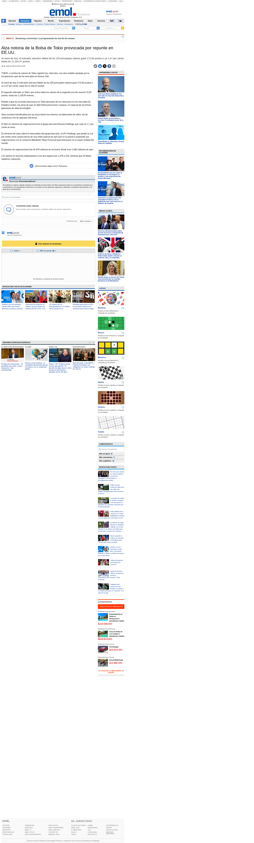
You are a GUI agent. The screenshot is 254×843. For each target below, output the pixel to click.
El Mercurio (13, 1)
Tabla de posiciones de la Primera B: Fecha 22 (116, 562)
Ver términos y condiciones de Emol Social (48, 279)
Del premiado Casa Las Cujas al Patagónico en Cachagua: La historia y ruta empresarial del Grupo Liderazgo (110, 175)
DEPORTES (6, 830)
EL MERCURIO (76, 830)
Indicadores (69, 24)
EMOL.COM (75, 827)
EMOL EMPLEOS (54, 830)
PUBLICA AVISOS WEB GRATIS (111, 607)
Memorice (102, 357)
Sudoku (101, 432)
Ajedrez (101, 382)
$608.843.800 (105, 639)
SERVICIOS (29, 827)
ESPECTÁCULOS (8, 832)
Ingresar (109, 14)
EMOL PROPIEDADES (56, 827)
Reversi (101, 333)
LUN (89, 830)
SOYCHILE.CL (92, 834)
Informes (60, 24)
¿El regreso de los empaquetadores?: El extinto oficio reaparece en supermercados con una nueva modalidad (59, 309)
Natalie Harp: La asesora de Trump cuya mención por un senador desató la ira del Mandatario (111, 279)
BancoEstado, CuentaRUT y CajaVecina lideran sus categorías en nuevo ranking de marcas (83, 366)
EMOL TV (28, 830)
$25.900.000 (115, 649)
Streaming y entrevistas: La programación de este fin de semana (45, 38)
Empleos (78, 1)
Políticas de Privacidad (47, 841)
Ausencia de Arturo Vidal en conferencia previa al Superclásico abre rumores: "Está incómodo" (110, 575)
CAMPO (90, 825)
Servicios (101, 21)
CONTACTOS (53, 832)
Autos (57, 1)
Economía (25, 21)
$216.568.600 (105, 623)
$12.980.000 (115, 662)
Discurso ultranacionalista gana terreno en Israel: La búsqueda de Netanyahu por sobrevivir (110, 233)
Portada (11, 24)
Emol (4, 1)
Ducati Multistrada (116, 660)
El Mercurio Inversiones (12, 347)
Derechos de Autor (33, 841)
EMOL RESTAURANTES (33, 834)
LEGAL (73, 834)
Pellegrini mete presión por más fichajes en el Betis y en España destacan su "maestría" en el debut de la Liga (111, 589)
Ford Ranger (114, 647)
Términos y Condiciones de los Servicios (69, 841)
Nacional (12, 21)
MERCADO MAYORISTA (110, 833)
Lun (120, 1)
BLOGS (73, 832)
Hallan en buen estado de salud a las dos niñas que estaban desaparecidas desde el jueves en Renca (111, 489)
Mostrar (63, 6)
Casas (103, 1)
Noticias (19, 24)
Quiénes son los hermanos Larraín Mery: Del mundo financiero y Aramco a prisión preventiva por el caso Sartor (111, 551)
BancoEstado (79, 347)
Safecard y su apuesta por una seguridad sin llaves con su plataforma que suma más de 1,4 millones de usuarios (110, 200)
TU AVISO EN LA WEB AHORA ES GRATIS (111, 672)
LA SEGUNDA (92, 832)
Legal (30, 1)
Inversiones (47, 1)
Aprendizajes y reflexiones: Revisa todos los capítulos (111, 142)
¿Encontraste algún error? (51, 166)
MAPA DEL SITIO (54, 834)
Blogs (23, 1)
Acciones (39, 24)
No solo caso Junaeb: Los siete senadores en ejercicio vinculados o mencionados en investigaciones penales (111, 476)
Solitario (101, 407)
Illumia (28, 347)
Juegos (102, 288)
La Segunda (112, 1)
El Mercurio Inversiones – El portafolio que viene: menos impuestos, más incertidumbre (12, 367)
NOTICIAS (6, 825)
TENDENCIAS (29, 825)
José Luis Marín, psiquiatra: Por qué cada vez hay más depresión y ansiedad (111, 96)
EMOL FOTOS (30, 832)
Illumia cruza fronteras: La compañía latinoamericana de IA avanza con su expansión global (36, 366)
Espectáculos (64, 21)
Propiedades (67, 1)
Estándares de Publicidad (91, 841)
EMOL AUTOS (53, 825)
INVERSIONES (92, 827)
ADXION (109, 827)
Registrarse (117, 14)
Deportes (38, 21)
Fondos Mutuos (49, 24)
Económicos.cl (89, 1)
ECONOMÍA (6, 827)
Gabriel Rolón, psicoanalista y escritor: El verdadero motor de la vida (110, 120)
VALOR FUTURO (112, 830)
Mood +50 (53, 347)
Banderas (102, 308)
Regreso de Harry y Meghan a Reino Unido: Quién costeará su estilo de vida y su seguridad (110, 256)
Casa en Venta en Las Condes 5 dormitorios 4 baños (116, 634)
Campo (37, 1)
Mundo (51, 21)
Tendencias (78, 21)
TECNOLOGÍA (7, 834)
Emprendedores (29, 24)
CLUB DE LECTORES (78, 825)
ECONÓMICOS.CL (112, 825)
